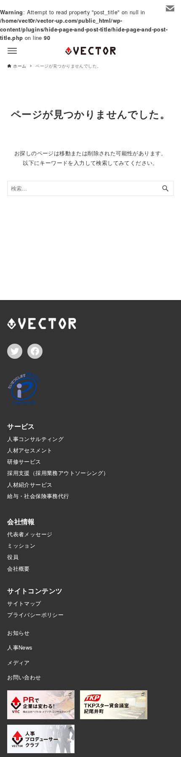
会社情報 (21, 521)
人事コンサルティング (35, 439)
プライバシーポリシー (35, 615)
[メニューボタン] (12, 50)
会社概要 (18, 568)
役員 (13, 557)
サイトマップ (24, 603)
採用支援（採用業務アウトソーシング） (58, 473)
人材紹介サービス (29, 484)
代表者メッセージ (29, 534)
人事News (19, 647)
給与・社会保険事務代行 (38, 496)
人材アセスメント (29, 450)
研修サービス (24, 461)
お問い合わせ (24, 677)
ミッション (21, 545)
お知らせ (18, 633)
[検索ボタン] (165, 188)
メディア (18, 662)
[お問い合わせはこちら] (170, 8)
